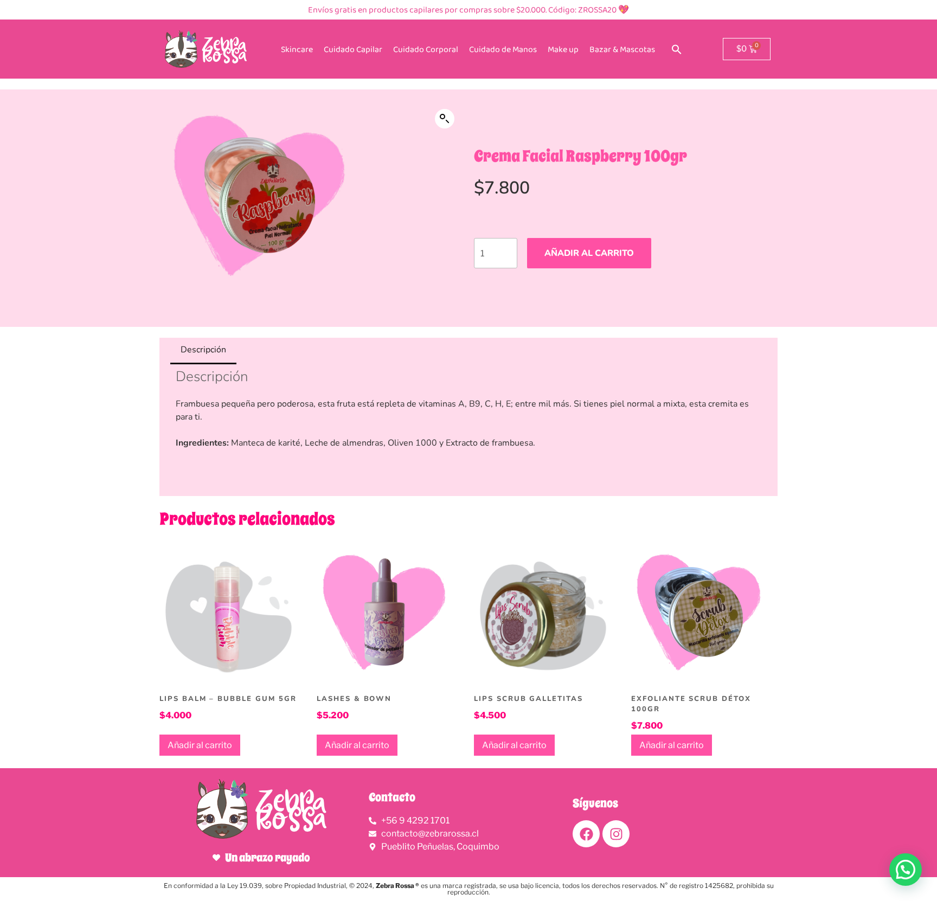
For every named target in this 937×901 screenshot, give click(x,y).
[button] (676, 49)
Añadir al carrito (589, 253)
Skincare (297, 49)
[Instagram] (616, 833)
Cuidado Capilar (353, 49)
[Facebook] (586, 833)
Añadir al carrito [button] (200, 745)
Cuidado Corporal (425, 49)
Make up (563, 49)
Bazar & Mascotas (622, 49)
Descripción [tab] (203, 350)
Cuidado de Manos (503, 49)
